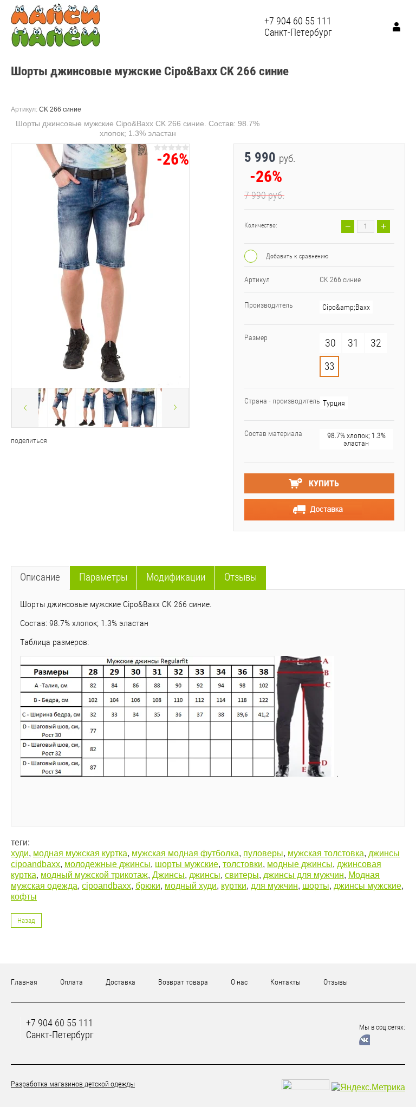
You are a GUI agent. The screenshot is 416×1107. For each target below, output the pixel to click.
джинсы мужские (367, 885)
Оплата (71, 982)
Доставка (120, 982)
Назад (26, 920)
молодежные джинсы (107, 864)
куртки (233, 885)
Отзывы (240, 577)
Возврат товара (183, 982)
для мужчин (274, 885)
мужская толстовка (326, 853)
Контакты (285, 982)
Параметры (103, 577)
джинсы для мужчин (303, 875)
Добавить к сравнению (296, 256)
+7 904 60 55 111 (298, 21)
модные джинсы (300, 864)
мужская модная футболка (185, 853)
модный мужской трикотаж (94, 875)
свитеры (242, 875)
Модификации (175, 577)
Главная (24, 982)
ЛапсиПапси (149, 26)
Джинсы (168, 875)
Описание (40, 577)
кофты (24, 896)
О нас (239, 982)
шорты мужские (186, 864)
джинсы (204, 875)
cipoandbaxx (106, 885)
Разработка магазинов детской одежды (73, 1083)
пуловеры (263, 853)
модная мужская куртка (80, 853)
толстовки (243, 864)
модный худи (191, 885)
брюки (147, 885)
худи (20, 853)
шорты (315, 885)
